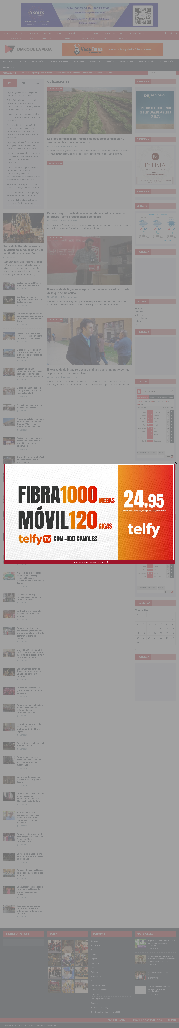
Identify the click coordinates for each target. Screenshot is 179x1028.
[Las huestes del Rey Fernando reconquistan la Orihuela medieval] (9, 597)
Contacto (172, 1020)
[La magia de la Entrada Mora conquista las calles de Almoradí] (9, 499)
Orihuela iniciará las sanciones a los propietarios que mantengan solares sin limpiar (23, 117)
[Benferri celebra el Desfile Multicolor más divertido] (9, 286)
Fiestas (94, 61)
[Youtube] (171, 33)
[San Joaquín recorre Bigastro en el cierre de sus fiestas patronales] (9, 300)
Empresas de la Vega (85, 38)
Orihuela (6, 33)
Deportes (79, 61)
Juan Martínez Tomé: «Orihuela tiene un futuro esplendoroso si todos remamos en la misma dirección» (28, 817)
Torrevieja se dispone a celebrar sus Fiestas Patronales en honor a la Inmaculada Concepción (161, 958)
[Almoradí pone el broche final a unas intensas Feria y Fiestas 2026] (9, 460)
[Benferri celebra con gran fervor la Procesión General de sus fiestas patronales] (9, 336)
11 (144, 628)
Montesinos (110, 33)
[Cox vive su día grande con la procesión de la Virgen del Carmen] (9, 780)
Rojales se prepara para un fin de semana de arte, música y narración (161, 942)
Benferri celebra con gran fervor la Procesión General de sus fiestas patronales (30, 336)
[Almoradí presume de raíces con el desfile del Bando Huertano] (9, 559)
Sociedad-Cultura (58, 61)
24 (138, 637)
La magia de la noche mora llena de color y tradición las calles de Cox (30, 856)
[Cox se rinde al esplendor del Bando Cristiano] (9, 746)
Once (137, 324)
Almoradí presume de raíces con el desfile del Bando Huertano (30, 559)
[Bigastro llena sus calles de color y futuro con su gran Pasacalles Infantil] (9, 391)
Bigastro (47, 33)
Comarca (67, 38)
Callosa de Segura (136, 33)
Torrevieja (20, 33)
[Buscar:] (162, 72)
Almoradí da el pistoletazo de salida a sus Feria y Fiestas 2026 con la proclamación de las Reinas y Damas (30, 578)
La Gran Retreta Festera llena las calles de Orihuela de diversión (30, 613)
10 (138, 628)
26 (149, 637)
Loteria (138, 321)
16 (172, 628)
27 (155, 637)
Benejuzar (30, 38)
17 (138, 633)
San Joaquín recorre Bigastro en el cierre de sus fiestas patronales (29, 299)
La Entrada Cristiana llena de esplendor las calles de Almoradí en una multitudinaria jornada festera (30, 479)
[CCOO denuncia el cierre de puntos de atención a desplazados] (140, 990)
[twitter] (176, 33)
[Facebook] (165, 33)
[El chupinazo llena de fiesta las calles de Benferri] (9, 408)
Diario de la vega (70, 146)
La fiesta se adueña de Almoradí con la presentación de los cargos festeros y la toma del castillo (29, 517)
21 (161, 633)
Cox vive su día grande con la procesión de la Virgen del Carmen (30, 779)
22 (167, 633)
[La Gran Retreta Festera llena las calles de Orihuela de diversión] (9, 614)
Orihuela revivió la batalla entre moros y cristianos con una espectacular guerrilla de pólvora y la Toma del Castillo (30, 633)
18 (144, 633)
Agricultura (127, 61)
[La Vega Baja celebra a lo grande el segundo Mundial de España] (9, 691)
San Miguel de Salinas (49, 38)
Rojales (60, 33)
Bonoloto (139, 308)
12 (149, 628)
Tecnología (166, 61)
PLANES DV (8, 67)
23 (172, 633)
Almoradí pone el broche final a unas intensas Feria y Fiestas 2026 (30, 459)
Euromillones (141, 318)
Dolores (95, 33)
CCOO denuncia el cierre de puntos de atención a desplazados (159, 989)
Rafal (84, 33)
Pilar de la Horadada (12, 38)
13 (155, 628)
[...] (34, 274)
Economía (37, 61)
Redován (72, 33)
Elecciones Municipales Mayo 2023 (113, 38)
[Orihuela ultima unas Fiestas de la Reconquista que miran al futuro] (9, 873)
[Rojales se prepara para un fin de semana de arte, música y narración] (140, 943)
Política (7, 61)
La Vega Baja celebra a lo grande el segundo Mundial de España (29, 690)
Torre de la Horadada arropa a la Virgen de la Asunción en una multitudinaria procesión (23, 250)
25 (144, 637)
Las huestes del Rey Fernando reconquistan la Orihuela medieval (29, 597)
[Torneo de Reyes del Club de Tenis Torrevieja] (140, 975)
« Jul (137, 649)
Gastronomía (146, 61)
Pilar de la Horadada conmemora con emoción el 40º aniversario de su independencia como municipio (30, 539)
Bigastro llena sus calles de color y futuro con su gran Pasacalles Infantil (29, 390)
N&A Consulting (52, 1025)
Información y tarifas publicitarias (147, 1020)
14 (161, 628)
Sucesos (22, 61)
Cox (121, 33)
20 (155, 633)
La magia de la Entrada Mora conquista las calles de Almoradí (30, 498)
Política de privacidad (117, 1020)
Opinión (109, 61)
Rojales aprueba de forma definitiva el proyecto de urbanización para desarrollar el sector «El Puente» (23, 145)
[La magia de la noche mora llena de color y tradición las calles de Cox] (9, 857)
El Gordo (139, 315)
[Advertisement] (157, 276)
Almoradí (34, 33)
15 (167, 628)
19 (149, 633)
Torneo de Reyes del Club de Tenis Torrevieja (159, 973)
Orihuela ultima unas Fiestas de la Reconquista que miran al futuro (30, 872)
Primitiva (139, 311)
